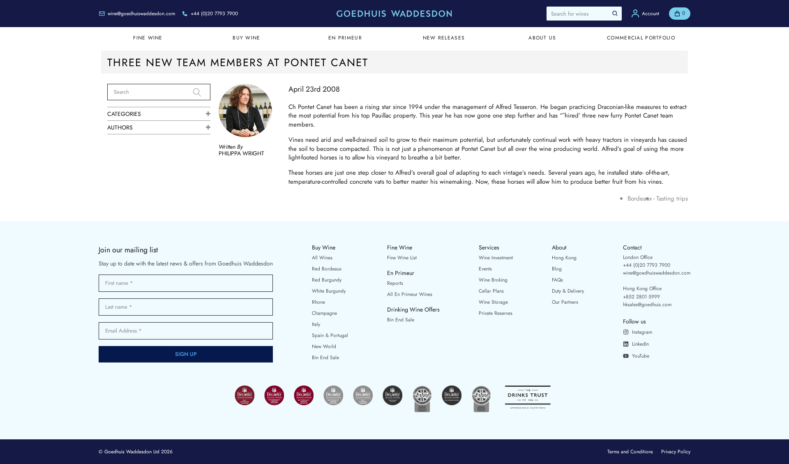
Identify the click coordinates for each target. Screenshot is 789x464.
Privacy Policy (675, 451)
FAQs (557, 279)
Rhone (318, 302)
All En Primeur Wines (409, 294)
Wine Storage (493, 302)
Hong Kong (564, 257)
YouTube (640, 356)
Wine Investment (496, 257)
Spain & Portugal (330, 335)
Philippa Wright (241, 153)
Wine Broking (493, 279)
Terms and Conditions (630, 451)
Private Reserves (495, 313)
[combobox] (584, 14)
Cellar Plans (491, 291)
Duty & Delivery (568, 291)
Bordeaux (640, 199)
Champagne (324, 313)
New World (324, 346)
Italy (316, 324)
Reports (395, 283)
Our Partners (565, 302)
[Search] (201, 92)
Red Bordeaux (326, 268)
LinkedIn (640, 344)
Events (485, 268)
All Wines (322, 257)
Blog (557, 268)
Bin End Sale (325, 357)
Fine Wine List (402, 257)
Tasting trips (672, 199)
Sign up (186, 354)
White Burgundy (329, 291)
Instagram (642, 332)
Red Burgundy (326, 279)
